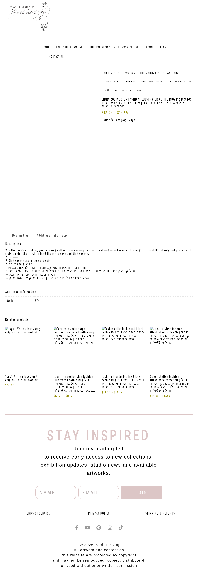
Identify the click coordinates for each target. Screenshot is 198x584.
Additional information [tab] (53, 235)
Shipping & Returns (160, 513)
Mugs (132, 120)
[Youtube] (88, 528)
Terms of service (37, 513)
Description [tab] (20, 235)
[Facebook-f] (77, 528)
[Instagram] (110, 528)
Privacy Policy (99, 513)
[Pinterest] (99, 528)
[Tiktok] (121, 528)
